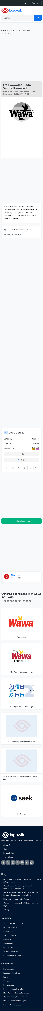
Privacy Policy (8, 853)
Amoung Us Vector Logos (13, 923)
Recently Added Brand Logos (14, 989)
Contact (6, 849)
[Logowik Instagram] (13, 862)
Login (24, 3)
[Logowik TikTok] (27, 862)
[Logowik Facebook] (3, 862)
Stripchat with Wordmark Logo (15, 955)
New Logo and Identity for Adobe (16, 899)
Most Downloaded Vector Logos (16, 993)
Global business (17, 230)
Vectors (6, 981)
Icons (5, 977)
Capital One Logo (10, 943)
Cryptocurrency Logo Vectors (15, 997)
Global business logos (12, 234)
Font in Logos (8, 985)
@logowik (15, 575)
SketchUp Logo (9, 935)
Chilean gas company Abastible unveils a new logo (20, 904)
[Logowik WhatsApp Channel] (32, 862)
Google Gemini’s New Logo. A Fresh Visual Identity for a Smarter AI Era (19, 887)
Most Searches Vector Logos (14, 1001)
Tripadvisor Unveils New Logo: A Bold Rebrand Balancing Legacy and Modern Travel (21, 893)
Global (36, 443)
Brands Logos (14, 30)
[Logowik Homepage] (11, 10)
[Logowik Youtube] (22, 862)
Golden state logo (10, 951)
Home (3, 30)
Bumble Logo (8, 947)
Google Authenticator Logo (14, 927)
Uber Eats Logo (9, 939)
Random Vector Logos (12, 1005)
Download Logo (23, 521)
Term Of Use (8, 857)
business (30, 230)
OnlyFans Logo (9, 931)
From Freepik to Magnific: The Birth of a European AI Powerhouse (22, 880)
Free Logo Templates (11, 973)
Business (26, 30)
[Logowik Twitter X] (8, 862)
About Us (6, 845)
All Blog (6, 909)
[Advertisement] (21, 59)
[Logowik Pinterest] (17, 862)
